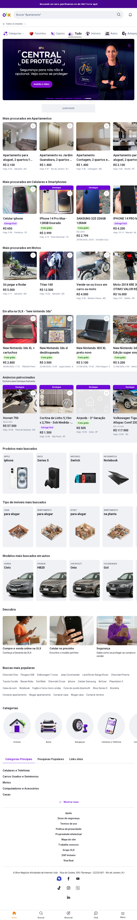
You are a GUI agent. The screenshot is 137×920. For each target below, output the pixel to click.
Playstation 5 (116, 681)
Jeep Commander (70, 674)
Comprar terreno (95, 694)
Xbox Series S (100, 688)
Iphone (71, 681)
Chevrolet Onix (10, 674)
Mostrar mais (71, 802)
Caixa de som (10, 688)
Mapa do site (68, 839)
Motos (7, 782)
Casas (7, 794)
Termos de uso (68, 823)
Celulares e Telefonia (16, 770)
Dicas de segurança (69, 818)
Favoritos (40, 33)
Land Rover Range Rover (95, 674)
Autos (114, 33)
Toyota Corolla (10, 681)
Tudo (78, 33)
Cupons (60, 33)
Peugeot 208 (27, 674)
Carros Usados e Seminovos (21, 776)
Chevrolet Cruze (56, 681)
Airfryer (103, 681)
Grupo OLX (69, 850)
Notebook (25, 688)
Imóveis (96, 33)
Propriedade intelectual (68, 834)
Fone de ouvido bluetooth (77, 688)
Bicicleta (114, 688)
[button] (68, 15)
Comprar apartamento (15, 694)
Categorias (15, 33)
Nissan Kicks (27, 681)
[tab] (19, 759)
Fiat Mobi (41, 681)
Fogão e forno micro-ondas (46, 688)
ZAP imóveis (68, 855)
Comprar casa (60, 694)
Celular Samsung (87, 681)
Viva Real (68, 860)
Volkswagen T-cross (47, 674)
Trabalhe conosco (68, 844)
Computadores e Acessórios (21, 788)
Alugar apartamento (40, 694)
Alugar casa (77, 694)
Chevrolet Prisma (120, 674)
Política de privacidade (68, 829)
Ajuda (68, 813)
